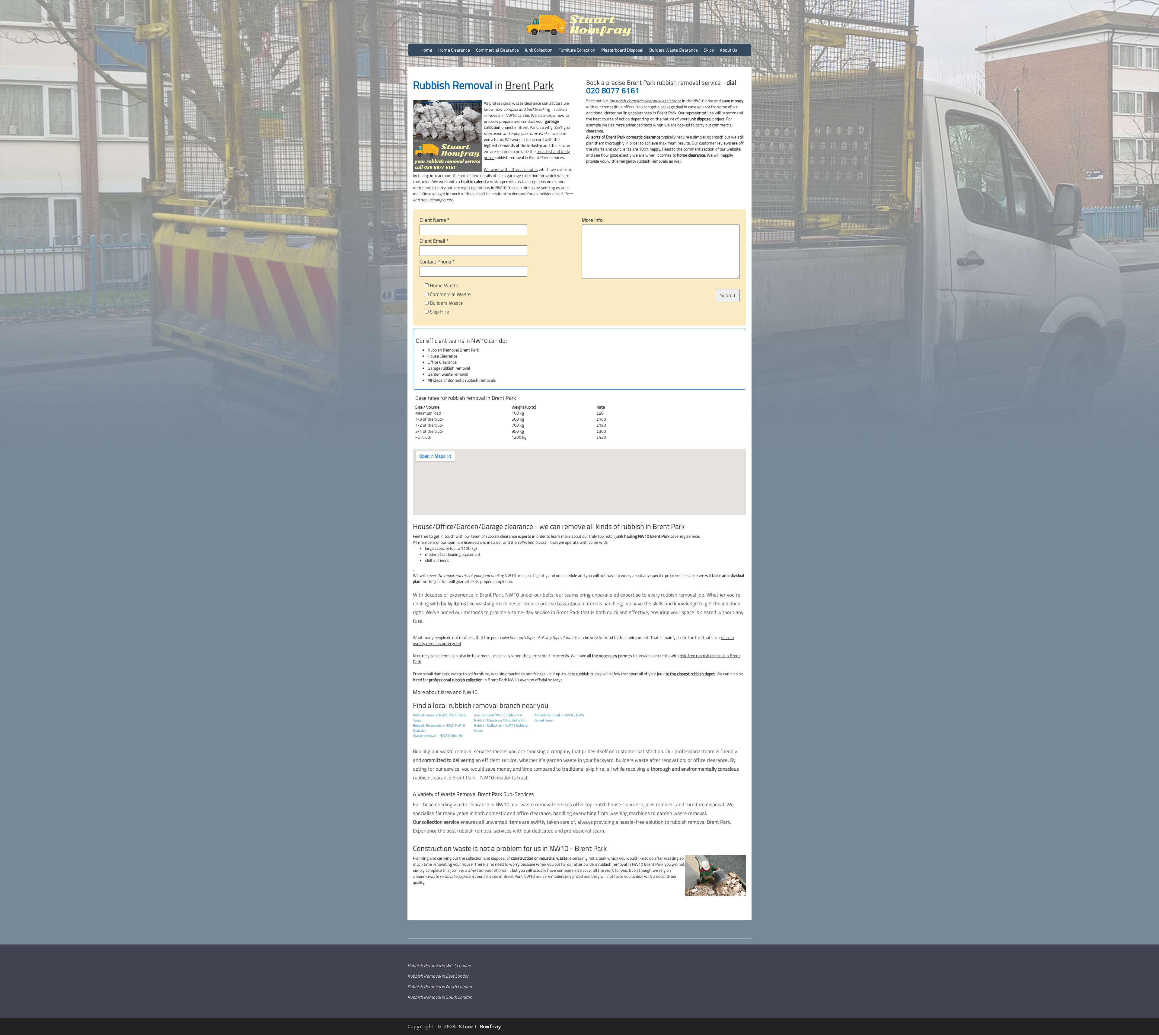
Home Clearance (454, 49)
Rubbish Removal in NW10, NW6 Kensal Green (559, 717)
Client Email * (434, 241)
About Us (728, 49)
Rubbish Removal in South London (439, 997)
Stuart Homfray (478, 1027)
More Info (592, 220)
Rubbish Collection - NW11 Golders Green (501, 727)
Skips (709, 49)
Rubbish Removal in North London (439, 986)
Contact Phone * (437, 262)
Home (426, 49)
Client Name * (434, 220)
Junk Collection (538, 49)
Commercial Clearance (497, 49)
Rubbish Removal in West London (439, 965)
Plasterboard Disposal (622, 49)
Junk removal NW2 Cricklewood (498, 715)
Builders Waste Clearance (673, 49)
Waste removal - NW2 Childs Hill (438, 735)
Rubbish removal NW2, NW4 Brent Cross (439, 717)
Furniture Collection (576, 49)
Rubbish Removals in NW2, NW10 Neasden (439, 727)
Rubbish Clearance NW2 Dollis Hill (500, 720)
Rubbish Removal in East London (438, 976)
